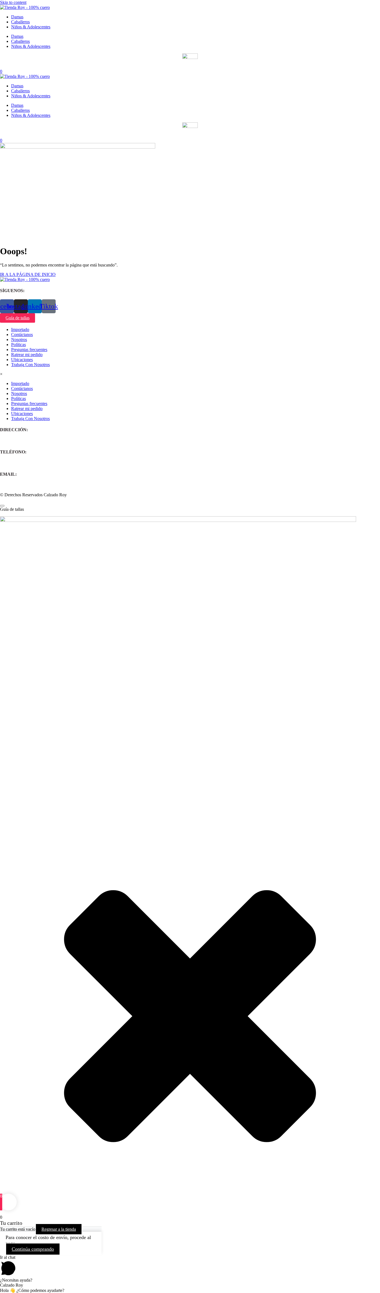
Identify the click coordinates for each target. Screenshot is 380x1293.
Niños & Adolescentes (30, 26)
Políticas (18, 344)
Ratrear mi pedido (27, 354)
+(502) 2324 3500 (16, 463)
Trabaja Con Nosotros (30, 364)
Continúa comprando (33, 1249)
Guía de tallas (17, 317)
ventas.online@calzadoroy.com (27, 485)
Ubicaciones (22, 359)
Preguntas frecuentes (29, 349)
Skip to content (13, 2)
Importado (20, 329)
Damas (17, 16)
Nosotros (19, 339)
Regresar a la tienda (58, 1229)
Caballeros (20, 21)
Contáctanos (22, 334)
